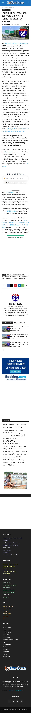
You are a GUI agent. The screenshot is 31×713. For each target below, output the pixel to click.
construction (20, 427)
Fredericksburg (11, 433)
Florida (5, 433)
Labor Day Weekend (6, 278)
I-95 (19, 276)
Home (3, 7)
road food (5, 454)
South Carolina (11, 457)
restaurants (17, 451)
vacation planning (20, 462)
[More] (26, 285)
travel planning (19, 460)
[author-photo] (15, 301)
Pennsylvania (6, 449)
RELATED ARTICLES (7, 322)
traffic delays (22, 278)
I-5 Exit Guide (10, 223)
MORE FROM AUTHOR (19, 322)
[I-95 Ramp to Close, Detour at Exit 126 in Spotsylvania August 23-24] (6, 336)
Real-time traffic (7, 152)
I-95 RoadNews (10, 7)
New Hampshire (13, 446)
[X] (11, 285)
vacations (5, 465)
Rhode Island (24, 451)
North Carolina (22, 446)
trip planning (12, 462)
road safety (12, 454)
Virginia (11, 465)
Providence (21, 448)
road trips (19, 454)
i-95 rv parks (14, 438)
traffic (18, 457)
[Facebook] (8, 285)
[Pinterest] (15, 285)
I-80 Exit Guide (14, 225)
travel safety (5, 462)
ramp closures (8, 451)
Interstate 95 (25, 276)
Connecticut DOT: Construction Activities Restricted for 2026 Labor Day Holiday (19, 344)
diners (17, 430)
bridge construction (14, 424)
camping (4, 427)
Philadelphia (14, 449)
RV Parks (4, 457)
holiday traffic (5, 276)
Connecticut (10, 427)
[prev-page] (3, 350)
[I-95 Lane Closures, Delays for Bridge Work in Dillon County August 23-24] (6, 329)
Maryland (15, 278)
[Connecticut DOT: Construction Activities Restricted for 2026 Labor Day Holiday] (6, 344)
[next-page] (5, 350)
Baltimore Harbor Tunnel (18, 274)
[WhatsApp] (22, 285)
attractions (5, 424)
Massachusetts (6, 446)
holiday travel (13, 276)
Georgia (19, 433)
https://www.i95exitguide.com (15, 306)
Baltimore (9, 274)
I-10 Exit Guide (20, 223)
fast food (22, 430)
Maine (16, 443)
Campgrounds (23, 424)
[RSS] (17, 701)
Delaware (5, 430)
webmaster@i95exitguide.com (15, 690)
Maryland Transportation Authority (16, 44)
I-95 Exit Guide (6, 24)
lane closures (8, 443)
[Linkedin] (19, 285)
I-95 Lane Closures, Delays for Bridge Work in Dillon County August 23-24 (19, 328)
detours (12, 430)
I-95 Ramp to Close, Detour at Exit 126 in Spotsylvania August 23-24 (19, 336)
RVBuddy (26, 454)
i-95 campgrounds (7, 438)
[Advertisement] (15, 255)
